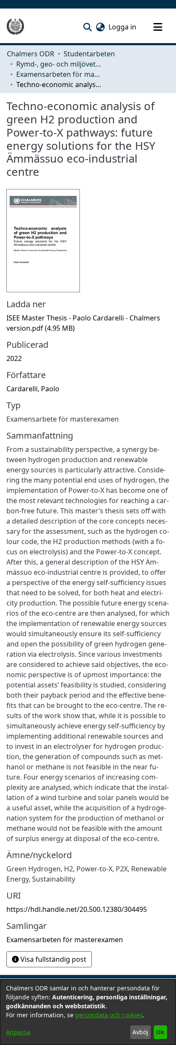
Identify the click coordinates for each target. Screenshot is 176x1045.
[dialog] (88, 1012)
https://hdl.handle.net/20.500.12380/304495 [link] (76, 909)
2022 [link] (14, 358)
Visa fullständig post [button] (52, 959)
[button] (87, 27)
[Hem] (15, 26)
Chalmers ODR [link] (30, 53)
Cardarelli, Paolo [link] (32, 388)
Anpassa (18, 1032)
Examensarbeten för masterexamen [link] (59, 74)
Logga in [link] (123, 27)
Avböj (140, 1032)
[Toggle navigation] (158, 27)
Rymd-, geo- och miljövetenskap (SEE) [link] (59, 64)
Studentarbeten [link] (89, 53)
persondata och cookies (109, 1015)
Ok (160, 1032)
